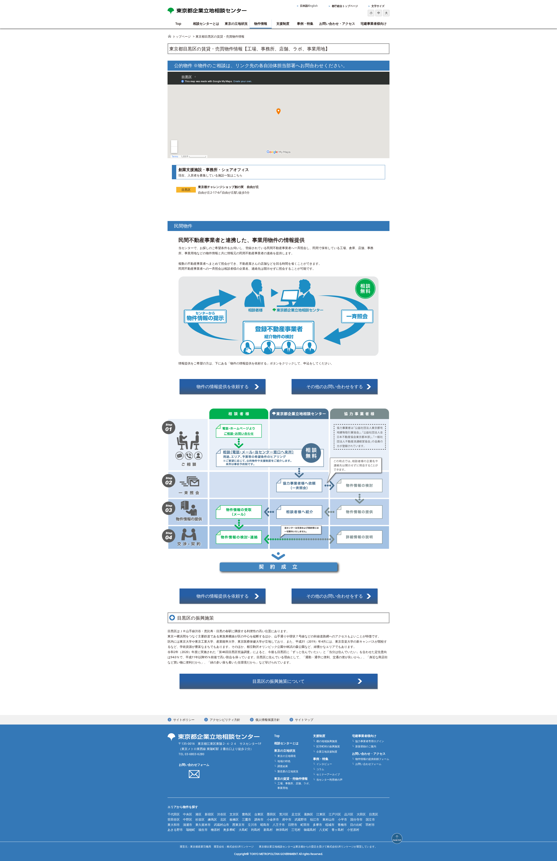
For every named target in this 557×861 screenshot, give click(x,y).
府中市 (286, 819)
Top (178, 23)
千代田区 (174, 814)
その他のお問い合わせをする (334, 386)
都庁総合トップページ (345, 6)
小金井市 (273, 819)
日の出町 (356, 825)
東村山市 (328, 819)
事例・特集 (305, 23)
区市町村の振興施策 (328, 746)
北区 (223, 819)
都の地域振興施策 (326, 741)
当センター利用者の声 (329, 779)
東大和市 (174, 825)
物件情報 (260, 23)
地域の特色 (283, 761)
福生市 (203, 830)
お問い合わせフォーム (194, 765)
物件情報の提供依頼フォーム (372, 759)
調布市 (258, 819)
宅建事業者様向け (374, 23)
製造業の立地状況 (287, 771)
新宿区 (209, 814)
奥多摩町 (229, 830)
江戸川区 (335, 814)
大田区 (361, 814)
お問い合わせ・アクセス (337, 23)
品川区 (348, 814)
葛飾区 (308, 814)
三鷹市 (246, 819)
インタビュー (324, 764)
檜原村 (215, 830)
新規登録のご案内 (365, 746)
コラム (320, 769)
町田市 (305, 825)
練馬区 (212, 819)
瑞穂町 (190, 830)
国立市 (370, 819)
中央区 (187, 814)
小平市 (342, 819)
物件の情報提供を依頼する (222, 386)
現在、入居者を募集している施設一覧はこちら (210, 175)
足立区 (296, 814)
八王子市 (279, 825)
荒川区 (283, 814)
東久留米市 (203, 825)
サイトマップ (304, 720)
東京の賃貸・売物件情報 (291, 778)
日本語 (304, 6)
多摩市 (317, 825)
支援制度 (282, 23)
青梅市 (342, 825)
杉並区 (200, 819)
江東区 (320, 814)
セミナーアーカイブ (328, 774)
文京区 (234, 814)
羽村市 (370, 825)
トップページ (182, 36)
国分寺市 (356, 819)
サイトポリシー (184, 720)
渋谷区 (221, 814)
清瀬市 (187, 825)
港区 (198, 814)
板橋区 (234, 819)
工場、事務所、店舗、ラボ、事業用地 (294, 785)
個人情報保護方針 (267, 720)
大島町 (243, 830)
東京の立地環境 (286, 756)
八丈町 (323, 830)
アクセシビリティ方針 (225, 720)
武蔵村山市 (221, 825)
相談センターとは (206, 23)
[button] (397, 838)
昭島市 (264, 825)
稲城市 (329, 825)
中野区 (187, 819)
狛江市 (314, 819)
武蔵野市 (301, 819)
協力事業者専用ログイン (369, 741)
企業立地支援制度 (326, 751)
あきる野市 (175, 830)
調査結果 (282, 766)
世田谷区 (174, 819)
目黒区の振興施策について (278, 681)
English (313, 6)
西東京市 (238, 825)
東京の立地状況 (236, 23)
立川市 (252, 825)
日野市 (292, 825)
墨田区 (271, 814)
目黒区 (373, 814)
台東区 (258, 814)
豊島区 (246, 814)
